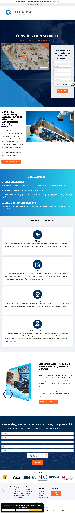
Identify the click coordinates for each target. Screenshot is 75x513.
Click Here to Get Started (11, 162)
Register (28, 493)
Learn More (55, 2)
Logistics (41, 495)
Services (16, 489)
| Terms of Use (52, 511)
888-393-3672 (33, 4)
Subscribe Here (56, 493)
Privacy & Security (62, 511)
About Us (28, 489)
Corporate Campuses (43, 497)
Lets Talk (62, 91)
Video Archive (17, 491)
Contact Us (28, 495)
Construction (42, 493)
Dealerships (41, 491)
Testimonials (29, 491)
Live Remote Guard (18, 493)
